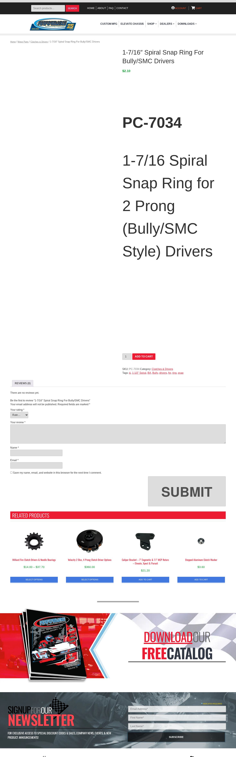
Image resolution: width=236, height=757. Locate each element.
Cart (198, 8)
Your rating (17, 409)
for (169, 373)
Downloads (186, 23)
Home (91, 8)
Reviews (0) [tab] (23, 383)
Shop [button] (150, 23)
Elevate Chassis (132, 23)
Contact (122, 8)
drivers (163, 373)
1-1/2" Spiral (139, 373)
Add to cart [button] (145, 580)
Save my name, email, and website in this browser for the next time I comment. (57, 472)
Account (180, 8)
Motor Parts (23, 42)
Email (14, 460)
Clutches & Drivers (39, 42)
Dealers (166, 23)
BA (149, 373)
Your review (17, 422)
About (101, 8)
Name (14, 447)
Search (72, 8)
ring (174, 373)
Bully (155, 373)
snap (181, 373)
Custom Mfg (108, 23)
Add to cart (144, 356)
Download (168, 636)
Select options (34, 580)
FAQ (111, 8)
